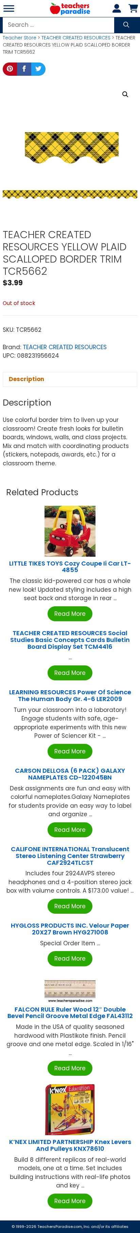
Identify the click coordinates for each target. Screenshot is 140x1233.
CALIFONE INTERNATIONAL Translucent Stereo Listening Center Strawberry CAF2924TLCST (70, 856)
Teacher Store (19, 37)
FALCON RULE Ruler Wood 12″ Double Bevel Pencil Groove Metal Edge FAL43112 (70, 1012)
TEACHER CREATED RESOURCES (75, 37)
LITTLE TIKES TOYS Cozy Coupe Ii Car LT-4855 (70, 566)
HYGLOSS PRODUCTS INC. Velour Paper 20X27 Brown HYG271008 (70, 928)
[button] (125, 94)
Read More (70, 614)
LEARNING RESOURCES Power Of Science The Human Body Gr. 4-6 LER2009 (70, 695)
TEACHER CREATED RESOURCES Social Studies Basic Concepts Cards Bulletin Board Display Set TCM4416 (70, 640)
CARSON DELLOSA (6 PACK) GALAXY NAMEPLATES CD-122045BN (70, 774)
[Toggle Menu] (8, 8)
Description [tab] (26, 379)
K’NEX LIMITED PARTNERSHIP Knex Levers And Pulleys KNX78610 (70, 1145)
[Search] (126, 25)
